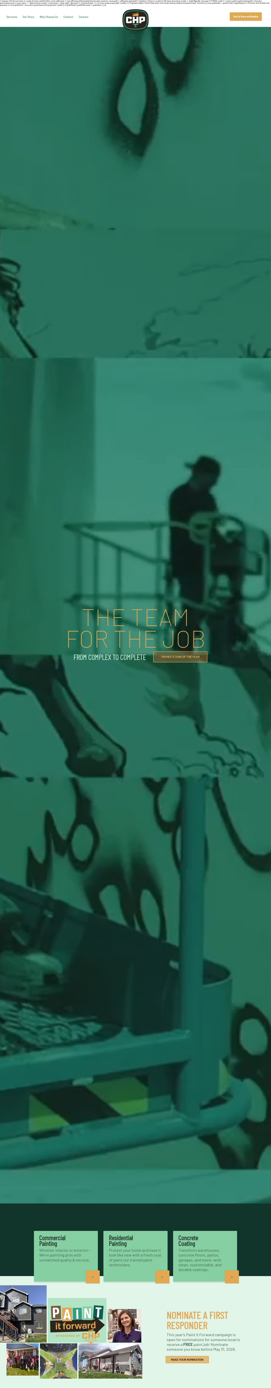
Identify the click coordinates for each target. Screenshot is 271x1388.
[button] (232, 1276)
